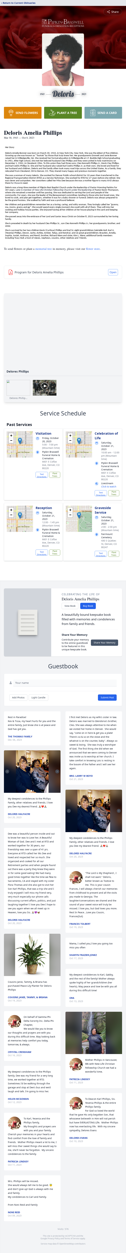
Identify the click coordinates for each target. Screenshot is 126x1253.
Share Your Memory (104, 642)
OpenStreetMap (66, 1243)
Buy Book (88, 605)
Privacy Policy (54, 1238)
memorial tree (43, 249)
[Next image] (57, 771)
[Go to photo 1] (31, 791)
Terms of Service (72, 1238)
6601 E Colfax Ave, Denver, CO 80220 (51, 465)
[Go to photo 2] (33, 790)
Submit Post (107, 697)
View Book (69, 605)
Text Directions (41, 475)
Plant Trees (54, 474)
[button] (20, 441)
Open (113, 272)
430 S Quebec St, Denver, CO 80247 (109, 544)
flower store (93, 249)
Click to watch (108, 486)
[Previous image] (7, 771)
